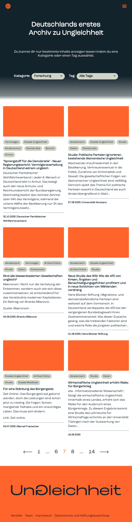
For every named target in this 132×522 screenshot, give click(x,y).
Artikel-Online (52, 263)
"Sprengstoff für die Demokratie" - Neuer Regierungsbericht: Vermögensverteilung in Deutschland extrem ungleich (33, 165)
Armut (9, 155)
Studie (122, 142)
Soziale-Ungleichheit (35, 142)
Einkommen (38, 269)
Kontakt (16, 515)
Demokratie (33, 148)
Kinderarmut (13, 148)
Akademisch (77, 142)
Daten (73, 148)
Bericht (50, 148)
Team (29, 515)
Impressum (44, 515)
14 (92, 452)
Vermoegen (12, 142)
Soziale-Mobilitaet (28, 382)
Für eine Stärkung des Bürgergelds (28, 389)
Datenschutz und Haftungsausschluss (82, 515)
